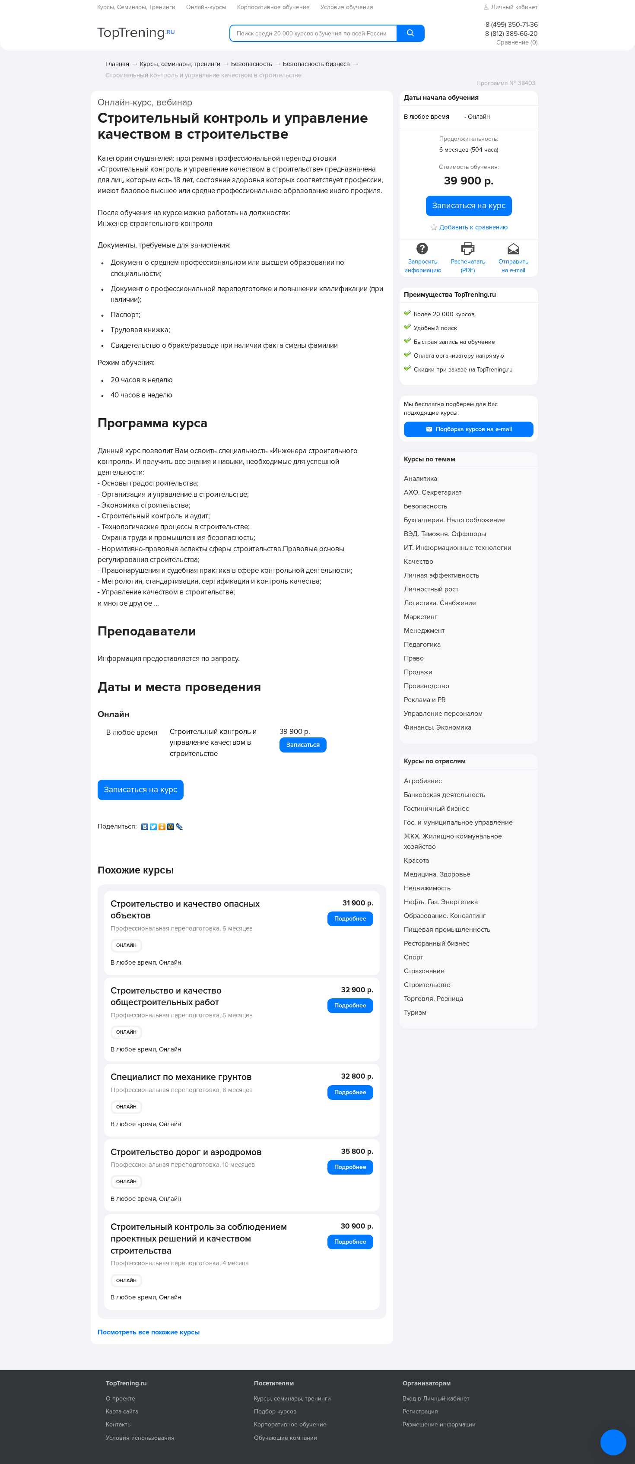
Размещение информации (439, 1424)
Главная (117, 64)
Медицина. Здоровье (437, 874)
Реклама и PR (425, 699)
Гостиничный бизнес (436, 808)
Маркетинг (421, 617)
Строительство (427, 985)
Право (414, 658)
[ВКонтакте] (145, 824)
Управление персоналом (443, 713)
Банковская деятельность (444, 795)
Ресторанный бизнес (437, 943)
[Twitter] (154, 824)
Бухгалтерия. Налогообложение (454, 520)
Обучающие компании (285, 1438)
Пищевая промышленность (447, 929)
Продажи (418, 672)
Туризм (415, 1012)
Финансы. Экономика (437, 727)
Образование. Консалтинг (445, 915)
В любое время (426, 117)
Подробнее (350, 918)
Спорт (413, 957)
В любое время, (146, 962)
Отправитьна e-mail (513, 266)
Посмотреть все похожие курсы (149, 1332)
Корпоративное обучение (290, 1424)
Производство (426, 686)
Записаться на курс (140, 789)
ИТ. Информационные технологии (457, 547)
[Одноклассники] (163, 824)
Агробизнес (423, 781)
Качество (418, 561)
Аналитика (420, 478)
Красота (416, 860)
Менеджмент (424, 630)
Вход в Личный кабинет (436, 1398)
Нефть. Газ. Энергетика (441, 902)
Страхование (424, 971)
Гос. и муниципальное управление (458, 822)
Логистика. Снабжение (440, 603)
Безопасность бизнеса (316, 64)
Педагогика (422, 644)
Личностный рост (431, 589)
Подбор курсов (275, 1411)
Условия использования (140, 1438)
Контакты (119, 1424)
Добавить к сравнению (473, 227)
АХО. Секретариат (432, 492)
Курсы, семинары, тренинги (180, 64)
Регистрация (420, 1411)
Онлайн (126, 945)
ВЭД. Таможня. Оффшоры (445, 534)
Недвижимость (427, 888)
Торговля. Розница (433, 998)
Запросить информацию (422, 266)
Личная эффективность (441, 575)
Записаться (303, 745)
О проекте (120, 1398)
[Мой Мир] (171, 824)
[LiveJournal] (180, 824)
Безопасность (251, 64)
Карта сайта (122, 1411)
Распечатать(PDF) (468, 266)
